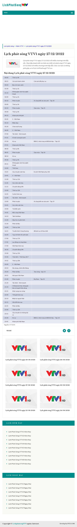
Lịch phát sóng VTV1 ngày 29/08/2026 (20, 360)
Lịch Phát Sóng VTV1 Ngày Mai (19, 484)
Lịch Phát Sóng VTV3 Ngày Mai (19, 492)
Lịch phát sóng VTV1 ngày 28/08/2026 (55, 360)
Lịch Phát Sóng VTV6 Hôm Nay (19, 452)
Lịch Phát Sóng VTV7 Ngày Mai (19, 508)
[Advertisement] (38, 30)
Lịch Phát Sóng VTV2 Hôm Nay (19, 436)
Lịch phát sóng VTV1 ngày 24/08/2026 (55, 410)
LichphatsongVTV (19, 524)
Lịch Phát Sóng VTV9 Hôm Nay (19, 464)
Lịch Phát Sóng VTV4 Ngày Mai (19, 496)
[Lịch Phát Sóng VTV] (15, 4)
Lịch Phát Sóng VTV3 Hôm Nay (19, 440)
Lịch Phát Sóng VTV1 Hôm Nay (19, 432)
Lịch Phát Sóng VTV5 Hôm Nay (19, 448)
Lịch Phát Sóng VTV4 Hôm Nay (19, 444)
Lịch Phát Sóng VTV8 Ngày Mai (19, 504)
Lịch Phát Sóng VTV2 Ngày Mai (19, 488)
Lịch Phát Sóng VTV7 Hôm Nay (19, 456)
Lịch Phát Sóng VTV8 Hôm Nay (19, 460)
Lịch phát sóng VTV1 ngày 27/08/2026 (20, 385)
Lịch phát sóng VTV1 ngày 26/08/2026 (55, 385)
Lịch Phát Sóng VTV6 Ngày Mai (19, 500)
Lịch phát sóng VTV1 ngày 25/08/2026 (20, 410)
